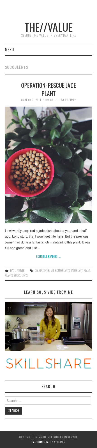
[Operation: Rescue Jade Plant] (48, 165)
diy (36, 270)
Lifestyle (19, 270)
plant (87, 270)
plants (9, 275)
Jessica (49, 100)
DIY (11, 270)
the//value (49, 27)
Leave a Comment (68, 100)
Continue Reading (48, 256)
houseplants (62, 270)
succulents (21, 275)
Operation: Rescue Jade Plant (48, 89)
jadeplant (76, 270)
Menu (9, 49)
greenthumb (46, 270)
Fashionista (40, 442)
